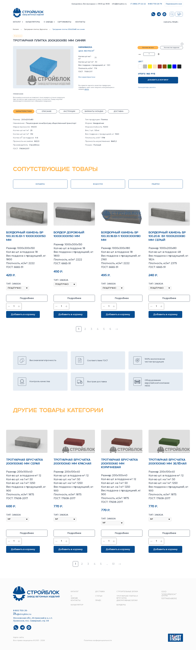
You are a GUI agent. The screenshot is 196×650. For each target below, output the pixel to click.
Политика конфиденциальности (98, 640)
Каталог (17, 22)
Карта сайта (18, 637)
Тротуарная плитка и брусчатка (127, 597)
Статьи (98, 596)
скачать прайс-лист (171, 23)
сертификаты (64, 22)
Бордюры (121, 605)
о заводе (48, 22)
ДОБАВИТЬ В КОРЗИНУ (158, 80)
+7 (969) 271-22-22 (138, 4)
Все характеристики (86, 77)
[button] (174, 4)
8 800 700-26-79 (155, 4)
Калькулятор (77, 605)
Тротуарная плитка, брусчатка (35, 29)
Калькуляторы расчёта (147, 87)
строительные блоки (127, 592)
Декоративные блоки (127, 600)
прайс (98, 600)
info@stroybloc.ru (119, 4)
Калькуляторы (33, 22)
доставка (100, 592)
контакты (80, 22)
